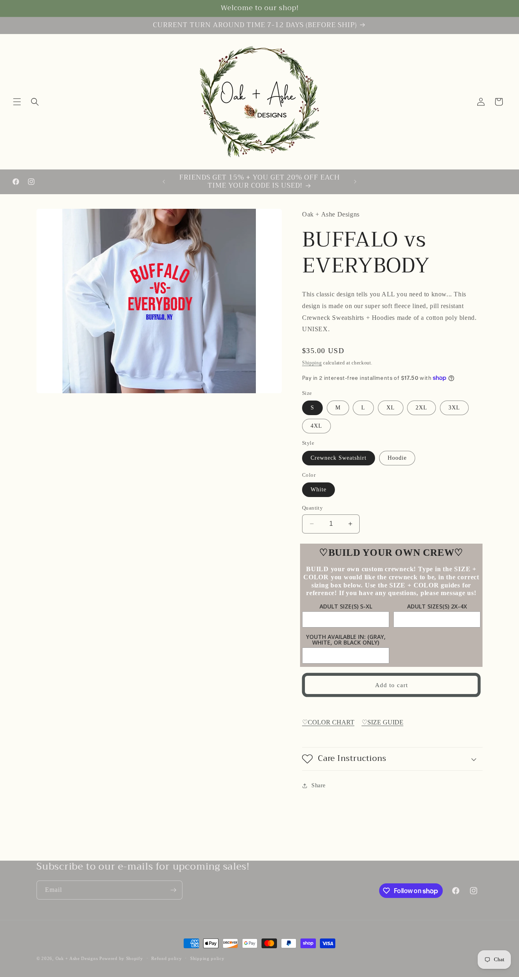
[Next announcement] (355, 181)
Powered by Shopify (121, 958)
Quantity (312, 508)
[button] (17, 102)
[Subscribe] (173, 890)
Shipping (312, 363)
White (318, 489)
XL (390, 408)
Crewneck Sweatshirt (339, 458)
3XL (454, 408)
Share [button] (318, 785)
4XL (316, 426)
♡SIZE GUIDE (382, 722)
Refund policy (166, 958)
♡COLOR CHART (328, 722)
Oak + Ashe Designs (77, 958)
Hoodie (397, 458)
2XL (421, 408)
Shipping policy (207, 958)
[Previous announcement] (164, 181)
